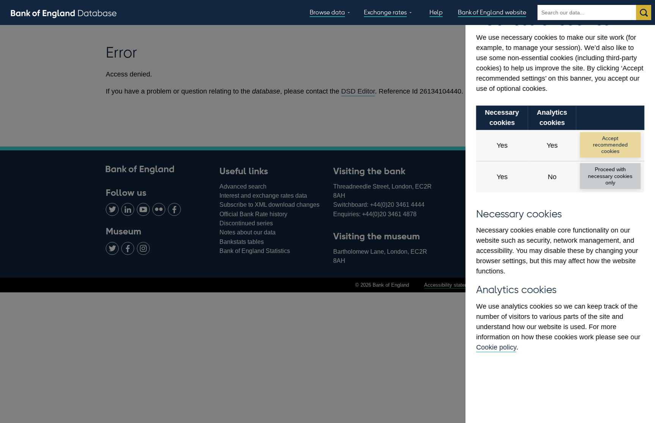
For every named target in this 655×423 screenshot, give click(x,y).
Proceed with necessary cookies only (610, 176)
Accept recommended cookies (610, 145)
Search (643, 12)
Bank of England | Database (64, 13)
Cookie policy (496, 347)
